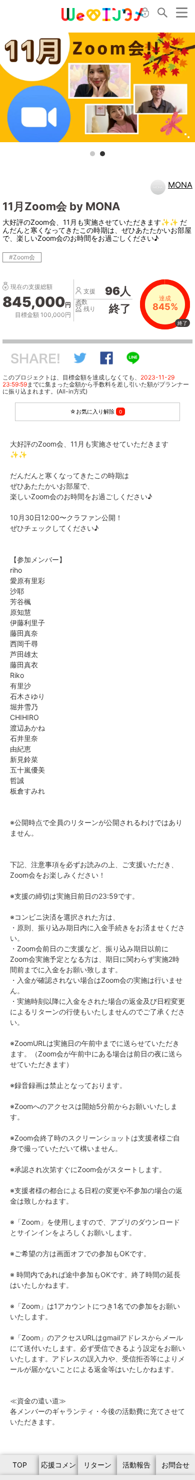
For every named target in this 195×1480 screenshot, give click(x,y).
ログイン (145, 12)
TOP (19, 1464)
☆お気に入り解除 (96, 411)
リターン (98, 1464)
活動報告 (136, 1464)
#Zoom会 (22, 257)
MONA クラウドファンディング (103, 14)
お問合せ (176, 1464)
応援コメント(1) (58, 1467)
